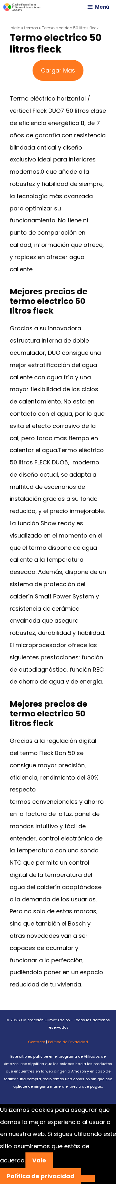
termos (31, 28)
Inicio (15, 28)
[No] (88, 1178)
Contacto (36, 1041)
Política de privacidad (40, 1176)
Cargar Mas (58, 70)
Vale (39, 1160)
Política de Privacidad (68, 1041)
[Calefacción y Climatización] (22, 7)
